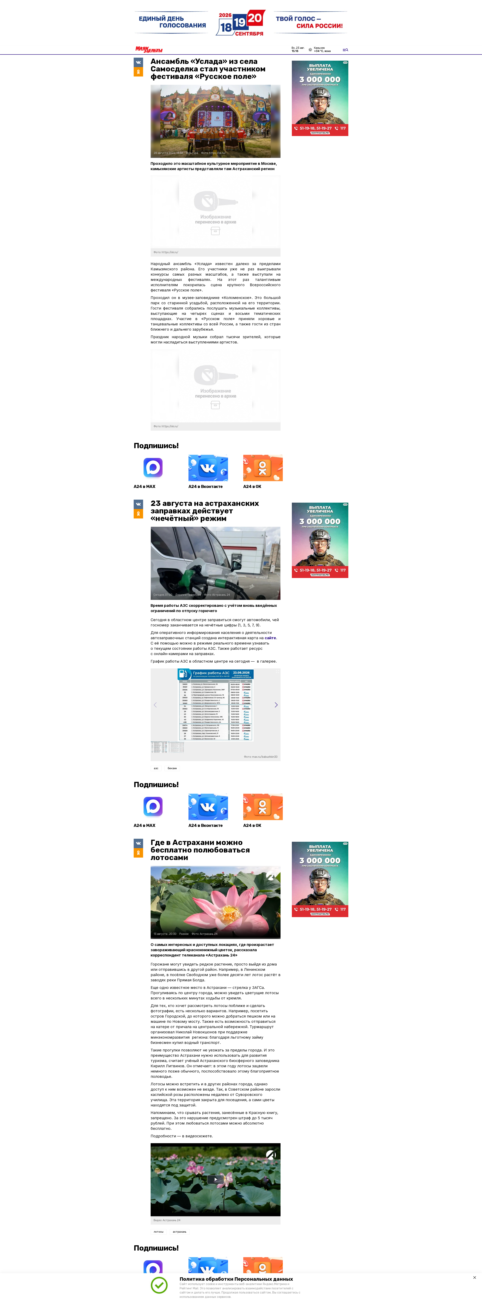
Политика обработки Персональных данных (236, 1279)
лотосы (158, 1231)
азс (156, 768)
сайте (270, 638)
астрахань (179, 1231)
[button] (276, 705)
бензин (172, 768)
